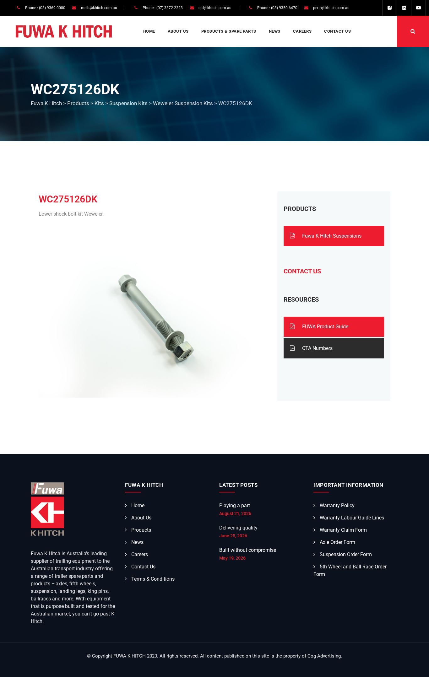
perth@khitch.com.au (331, 8)
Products (141, 530)
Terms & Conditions (153, 579)
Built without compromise (247, 550)
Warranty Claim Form (343, 530)
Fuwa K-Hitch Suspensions (331, 236)
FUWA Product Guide (324, 327)
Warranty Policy (337, 505)
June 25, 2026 (233, 535)
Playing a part (234, 505)
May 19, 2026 (232, 558)
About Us (178, 31)
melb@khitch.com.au (99, 8)
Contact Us (337, 31)
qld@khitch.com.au (214, 8)
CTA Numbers (317, 348)
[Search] (413, 31)
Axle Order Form (337, 542)
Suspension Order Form (346, 554)
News (274, 31)
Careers (302, 31)
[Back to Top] (416, 667)
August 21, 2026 (235, 513)
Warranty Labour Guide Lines (352, 518)
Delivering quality (238, 528)
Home (149, 31)
